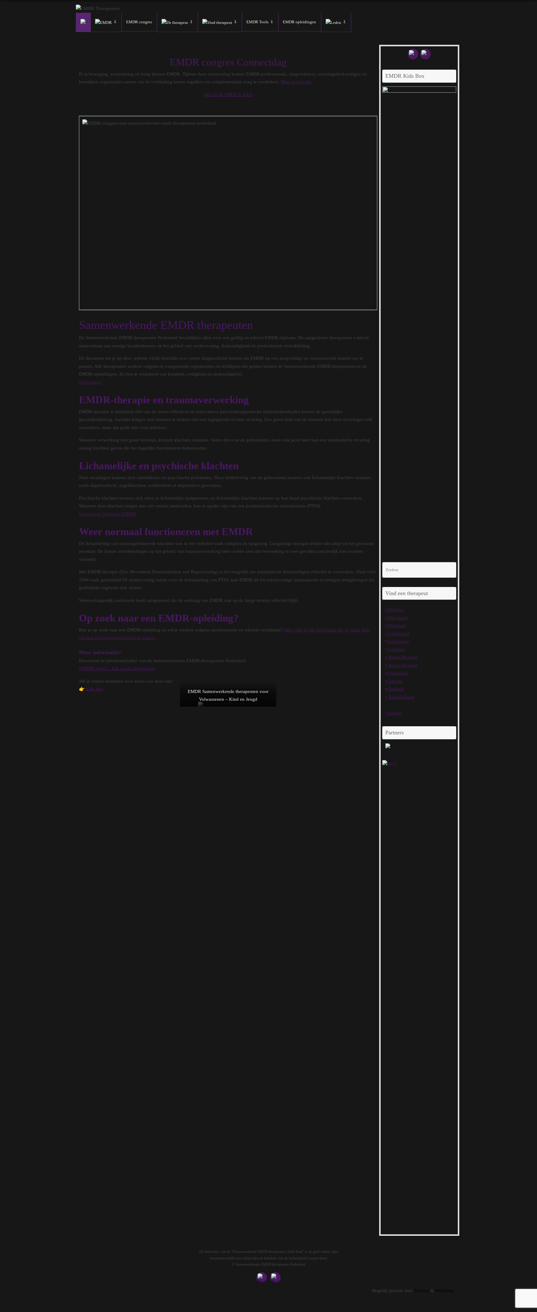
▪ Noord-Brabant (401, 657)
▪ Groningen (397, 641)
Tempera (421, 1290)
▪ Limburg (395, 649)
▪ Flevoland (396, 617)
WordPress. (445, 1290)
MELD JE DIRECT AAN (228, 94)
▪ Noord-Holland (401, 665)
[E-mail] (413, 54)
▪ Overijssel (396, 673)
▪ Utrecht (393, 681)
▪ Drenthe (394, 609)
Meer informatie (296, 81)
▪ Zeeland (394, 688)
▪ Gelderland (397, 633)
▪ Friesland (395, 625)
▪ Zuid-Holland (399, 697)
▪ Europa (393, 712)
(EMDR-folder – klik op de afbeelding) (117, 668)
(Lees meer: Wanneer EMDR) (107, 513)
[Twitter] (425, 54)
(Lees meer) (90, 382)
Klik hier (94, 688)
